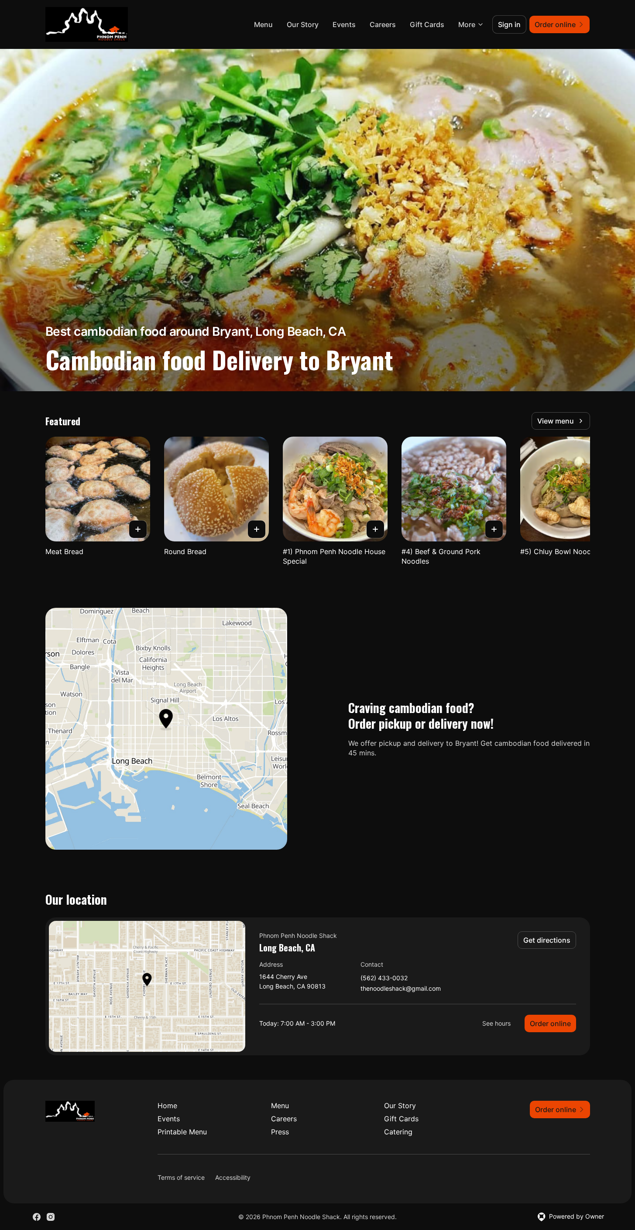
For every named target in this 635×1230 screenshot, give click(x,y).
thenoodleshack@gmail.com (400, 989)
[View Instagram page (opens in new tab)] (50, 1217)
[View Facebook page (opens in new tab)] (36, 1217)
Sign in (509, 24)
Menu (263, 24)
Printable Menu (182, 1131)
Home (167, 1105)
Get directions (546, 940)
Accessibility (233, 1177)
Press (280, 1131)
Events (344, 24)
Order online (550, 1023)
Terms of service (181, 1177)
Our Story (303, 24)
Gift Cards (427, 24)
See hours (496, 1023)
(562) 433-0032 (384, 978)
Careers (383, 24)
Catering (398, 1131)
